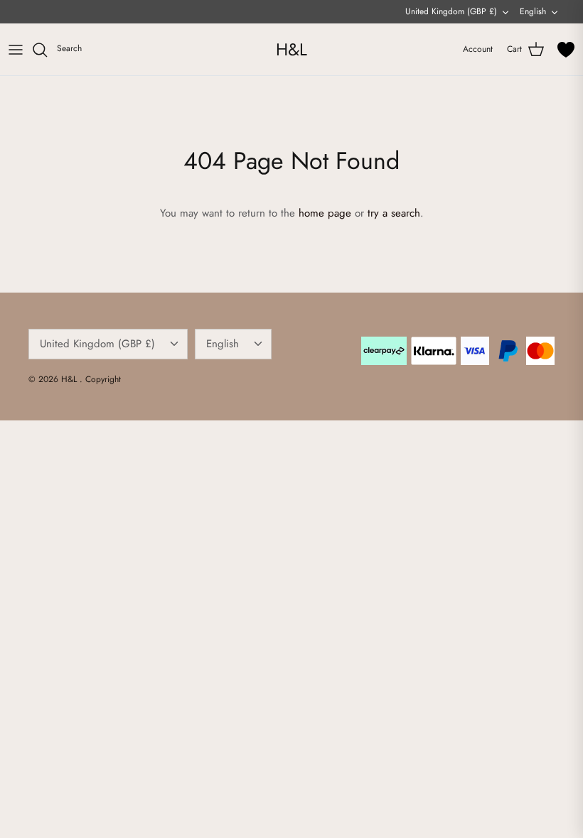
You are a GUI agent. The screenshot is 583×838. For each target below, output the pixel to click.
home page (325, 213)
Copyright (103, 379)
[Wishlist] (565, 49)
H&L (70, 379)
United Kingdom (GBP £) (451, 11)
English (533, 11)
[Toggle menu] (15, 49)
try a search (394, 213)
